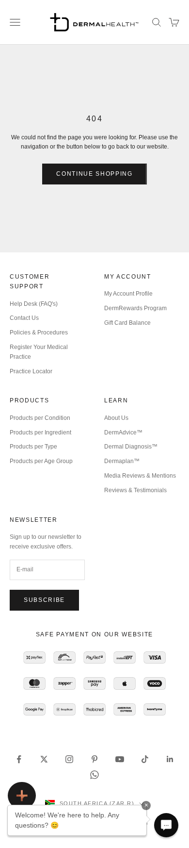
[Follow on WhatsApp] (94, 775)
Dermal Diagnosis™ (131, 446)
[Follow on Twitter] (44, 759)
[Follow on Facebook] (19, 759)
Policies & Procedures (39, 332)
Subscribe (44, 600)
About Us (116, 418)
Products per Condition (40, 418)
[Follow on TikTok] (145, 759)
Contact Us (24, 318)
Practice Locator (31, 371)
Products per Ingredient (40, 432)
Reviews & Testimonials (135, 490)
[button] (166, 825)
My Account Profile (128, 293)
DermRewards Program (135, 308)
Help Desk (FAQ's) (34, 303)
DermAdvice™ (123, 432)
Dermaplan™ (122, 461)
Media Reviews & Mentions (140, 475)
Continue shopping (94, 173)
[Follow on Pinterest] (94, 759)
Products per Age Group (41, 461)
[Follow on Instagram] (69, 759)
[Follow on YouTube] (120, 759)
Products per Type (33, 446)
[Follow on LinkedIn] (170, 759)
